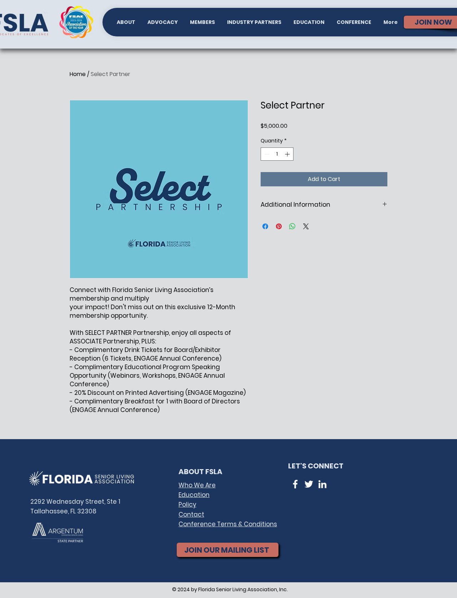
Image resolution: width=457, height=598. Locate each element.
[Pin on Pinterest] (279, 226)
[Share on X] (306, 226)
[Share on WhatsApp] (292, 226)
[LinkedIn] (322, 484)
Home (78, 74)
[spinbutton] (277, 154)
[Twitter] (309, 484)
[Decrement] (266, 154)
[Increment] (287, 154)
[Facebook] (295, 484)
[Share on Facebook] (265, 226)
